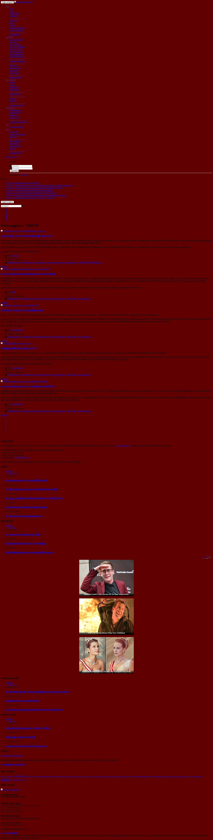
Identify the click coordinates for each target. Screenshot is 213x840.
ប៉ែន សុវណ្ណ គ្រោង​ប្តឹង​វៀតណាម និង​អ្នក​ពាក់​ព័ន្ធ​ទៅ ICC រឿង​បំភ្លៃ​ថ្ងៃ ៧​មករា (34, 498)
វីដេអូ (7, 125)
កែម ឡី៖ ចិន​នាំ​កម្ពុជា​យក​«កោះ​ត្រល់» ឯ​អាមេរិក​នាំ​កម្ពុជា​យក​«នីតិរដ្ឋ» (31, 489)
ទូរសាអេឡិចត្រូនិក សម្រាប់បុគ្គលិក (13, 765)
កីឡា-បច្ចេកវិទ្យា (10, 80)
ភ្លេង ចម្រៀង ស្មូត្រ (16, 45)
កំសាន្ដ (7, 130)
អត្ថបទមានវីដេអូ (41, 263)
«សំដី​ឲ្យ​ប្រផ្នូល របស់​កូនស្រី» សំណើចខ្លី (20, 737)
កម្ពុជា (12, 9)
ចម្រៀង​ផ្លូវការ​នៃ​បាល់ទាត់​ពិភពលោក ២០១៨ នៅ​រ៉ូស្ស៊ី (25, 543)
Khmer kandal (102, 776)
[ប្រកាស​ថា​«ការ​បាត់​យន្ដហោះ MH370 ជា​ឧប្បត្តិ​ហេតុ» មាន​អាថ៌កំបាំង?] (24, 382)
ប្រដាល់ (12, 85)
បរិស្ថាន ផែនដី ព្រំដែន (17, 30)
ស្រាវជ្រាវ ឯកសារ (15, 113)
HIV (117, 776)
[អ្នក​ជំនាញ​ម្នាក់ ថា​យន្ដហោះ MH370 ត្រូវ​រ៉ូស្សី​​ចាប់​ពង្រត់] (19, 305)
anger (126, 776)
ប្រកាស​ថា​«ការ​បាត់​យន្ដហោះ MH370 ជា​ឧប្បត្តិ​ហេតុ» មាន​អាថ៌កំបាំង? (28, 386)
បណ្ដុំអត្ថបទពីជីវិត (15, 78)
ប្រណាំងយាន (14, 87)
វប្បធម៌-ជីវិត (9, 37)
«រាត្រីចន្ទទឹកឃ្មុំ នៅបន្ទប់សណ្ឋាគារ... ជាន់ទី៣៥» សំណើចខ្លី (27, 728)
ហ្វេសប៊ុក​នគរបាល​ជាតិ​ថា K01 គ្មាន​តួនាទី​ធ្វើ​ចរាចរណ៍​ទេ (26, 480)
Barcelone (58, 776)
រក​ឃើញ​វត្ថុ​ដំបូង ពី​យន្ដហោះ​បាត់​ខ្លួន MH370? (19, 348)
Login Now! (14, 171)
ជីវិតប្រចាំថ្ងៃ (14, 66)
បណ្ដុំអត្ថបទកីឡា (15, 94)
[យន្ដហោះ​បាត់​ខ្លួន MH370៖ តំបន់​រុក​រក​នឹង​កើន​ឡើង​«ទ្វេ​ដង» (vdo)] (23, 231)
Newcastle (22, 780)
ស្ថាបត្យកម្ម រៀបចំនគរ (17, 40)
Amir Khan (179, 776)
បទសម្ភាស (13, 115)
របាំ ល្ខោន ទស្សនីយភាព (18, 47)
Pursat (12, 776)
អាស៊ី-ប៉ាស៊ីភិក (14, 14)
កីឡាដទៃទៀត (14, 90)
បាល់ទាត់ (13, 82)
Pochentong (39, 776)
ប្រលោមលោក (14, 144)
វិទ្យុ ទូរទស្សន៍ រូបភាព (16, 52)
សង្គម (12, 23)
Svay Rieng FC (92, 776)
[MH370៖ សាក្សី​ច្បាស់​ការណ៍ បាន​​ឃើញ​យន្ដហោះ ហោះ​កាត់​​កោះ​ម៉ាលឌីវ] (25, 269)
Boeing (5, 779)
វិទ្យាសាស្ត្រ (13, 101)
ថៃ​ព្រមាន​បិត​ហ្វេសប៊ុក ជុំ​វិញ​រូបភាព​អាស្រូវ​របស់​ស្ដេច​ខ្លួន (26, 507)
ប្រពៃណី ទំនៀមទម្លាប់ (17, 57)
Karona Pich (133, 776)
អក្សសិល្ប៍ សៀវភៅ (16, 50)
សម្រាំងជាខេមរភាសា (28, 263)
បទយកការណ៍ (14, 118)
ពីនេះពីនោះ (13, 137)
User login (13, 157)
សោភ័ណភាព (14, 71)
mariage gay (5, 776)
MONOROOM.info (123, 446)
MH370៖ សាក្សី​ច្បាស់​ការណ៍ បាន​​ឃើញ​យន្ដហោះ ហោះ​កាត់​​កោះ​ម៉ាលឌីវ (28, 274)
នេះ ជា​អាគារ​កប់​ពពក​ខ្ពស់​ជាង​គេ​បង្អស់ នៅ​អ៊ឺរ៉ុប (22, 534)
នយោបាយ (13, 21)
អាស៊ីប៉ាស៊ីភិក (83, 263)
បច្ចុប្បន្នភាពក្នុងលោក (71, 263)
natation (121, 776)
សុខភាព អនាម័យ (15, 68)
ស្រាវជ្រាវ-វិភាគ (10, 108)
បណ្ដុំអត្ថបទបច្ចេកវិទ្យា (17, 106)
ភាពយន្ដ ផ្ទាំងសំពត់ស (17, 54)
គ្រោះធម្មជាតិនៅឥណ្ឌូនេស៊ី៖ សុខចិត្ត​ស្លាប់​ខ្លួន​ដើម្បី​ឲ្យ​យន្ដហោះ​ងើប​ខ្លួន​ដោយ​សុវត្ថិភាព (37, 692)
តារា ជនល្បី (13, 132)
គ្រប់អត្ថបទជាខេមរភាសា (55, 263)
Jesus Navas (111, 776)
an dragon (192, 776)
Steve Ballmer (142, 776)
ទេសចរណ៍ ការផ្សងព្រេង (18, 134)
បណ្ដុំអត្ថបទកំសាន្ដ (16, 153)
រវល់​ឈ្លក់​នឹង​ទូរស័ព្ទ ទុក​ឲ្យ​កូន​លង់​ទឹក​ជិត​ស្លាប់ (22, 701)
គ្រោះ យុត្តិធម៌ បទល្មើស (17, 28)
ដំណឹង (7, 6)
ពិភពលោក (13, 16)
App (12, 780)
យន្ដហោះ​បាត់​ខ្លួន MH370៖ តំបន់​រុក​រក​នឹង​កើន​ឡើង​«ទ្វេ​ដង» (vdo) (26, 236)
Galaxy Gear (82, 776)
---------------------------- (17, 18)
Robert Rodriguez (49, 776)
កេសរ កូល (15, 256)
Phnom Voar (199, 776)
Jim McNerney (157, 776)
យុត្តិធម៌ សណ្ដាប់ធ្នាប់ (95, 263)
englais (185, 776)
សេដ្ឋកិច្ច (12, 26)
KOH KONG (20, 776)
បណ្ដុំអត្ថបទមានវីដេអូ (17, 127)
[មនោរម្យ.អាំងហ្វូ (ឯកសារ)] (23, 2)
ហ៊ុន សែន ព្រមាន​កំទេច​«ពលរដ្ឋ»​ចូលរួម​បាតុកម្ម (23, 516)
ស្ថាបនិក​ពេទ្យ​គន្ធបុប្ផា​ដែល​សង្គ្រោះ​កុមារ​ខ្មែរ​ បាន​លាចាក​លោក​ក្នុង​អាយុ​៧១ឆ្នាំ (34, 709)
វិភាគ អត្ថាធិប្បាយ (15, 110)
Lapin (65, 776)
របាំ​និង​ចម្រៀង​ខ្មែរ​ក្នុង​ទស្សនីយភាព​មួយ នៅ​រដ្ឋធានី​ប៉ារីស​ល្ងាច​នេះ (29, 552)
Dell (68, 776)
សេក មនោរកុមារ (17, 330)
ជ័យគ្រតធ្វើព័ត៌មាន (16, 141)
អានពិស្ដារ (4, 267)
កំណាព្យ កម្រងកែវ (16, 146)
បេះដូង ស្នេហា (14, 73)
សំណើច (12, 149)
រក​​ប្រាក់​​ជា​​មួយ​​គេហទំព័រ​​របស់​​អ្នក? (12, 756)
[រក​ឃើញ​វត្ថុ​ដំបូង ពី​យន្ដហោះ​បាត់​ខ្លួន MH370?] (17, 344)
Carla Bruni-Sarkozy (169, 776)
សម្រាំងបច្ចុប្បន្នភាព (13, 263)
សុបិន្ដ (14, 292)
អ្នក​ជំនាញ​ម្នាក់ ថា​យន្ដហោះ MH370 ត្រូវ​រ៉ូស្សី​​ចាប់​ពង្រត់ (22, 310)
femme (16, 780)
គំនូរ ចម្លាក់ (13, 42)
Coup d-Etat (74, 776)
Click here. (25, 175)
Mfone (150, 776)
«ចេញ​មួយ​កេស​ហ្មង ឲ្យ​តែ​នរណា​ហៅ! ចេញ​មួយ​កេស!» (26, 746)
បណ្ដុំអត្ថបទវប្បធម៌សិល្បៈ (18, 61)
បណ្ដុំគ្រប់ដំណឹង (15, 35)
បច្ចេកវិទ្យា (13, 99)
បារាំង (12, 11)
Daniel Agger (30, 776)
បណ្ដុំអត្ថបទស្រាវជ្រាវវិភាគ (18, 122)
